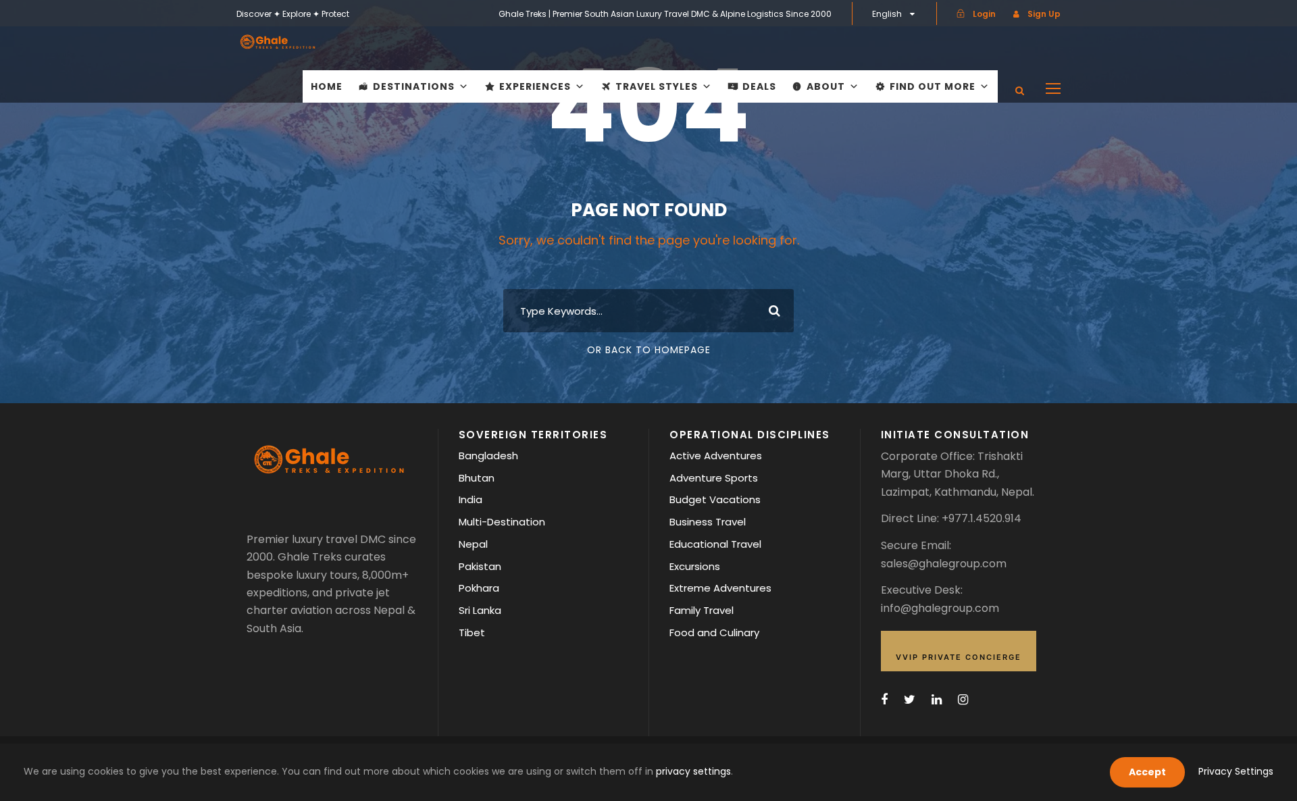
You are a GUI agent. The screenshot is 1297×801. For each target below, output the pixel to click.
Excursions (694, 566)
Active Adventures (715, 455)
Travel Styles (656, 86)
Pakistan (480, 566)
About (826, 86)
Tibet (472, 632)
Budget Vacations (715, 499)
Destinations (414, 86)
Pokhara (479, 588)
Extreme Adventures (720, 588)
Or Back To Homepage (649, 350)
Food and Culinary (714, 632)
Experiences (535, 86)
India (470, 499)
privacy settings (693, 771)
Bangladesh (488, 455)
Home (326, 86)
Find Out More (932, 86)
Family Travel (701, 610)
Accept (1147, 772)
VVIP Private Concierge (958, 657)
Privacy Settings (1235, 771)
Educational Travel (715, 544)
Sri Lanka (480, 610)
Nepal (473, 544)
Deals (759, 86)
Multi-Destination (502, 522)
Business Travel (707, 522)
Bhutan (476, 478)
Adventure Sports (713, 478)
